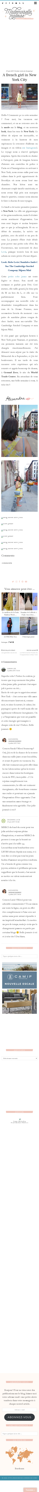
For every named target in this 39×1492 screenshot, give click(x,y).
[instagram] (6, 3)
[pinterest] (12, 3)
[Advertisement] (19, 44)
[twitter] (2, 3)
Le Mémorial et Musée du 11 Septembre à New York (29, 652)
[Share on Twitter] (11, 642)
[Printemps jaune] (29, 626)
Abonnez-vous (19, 1417)
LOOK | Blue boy (10, 637)
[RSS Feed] (19, 3)
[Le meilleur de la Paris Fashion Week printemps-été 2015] (10, 601)
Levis (3, 251)
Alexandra (13, 739)
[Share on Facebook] (9, 642)
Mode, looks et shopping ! (24, 71)
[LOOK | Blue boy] (10, 626)
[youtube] (16, 3)
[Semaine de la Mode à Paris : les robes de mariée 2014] (29, 601)
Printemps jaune (29, 637)
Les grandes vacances (9, 651)
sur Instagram (29, 147)
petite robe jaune (17, 276)
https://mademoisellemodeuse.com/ (22, 1478)
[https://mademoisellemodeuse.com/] (19, 13)
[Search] (23, 3)
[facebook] (9, 3)
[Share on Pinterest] (13, 642)
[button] (36, 3)
